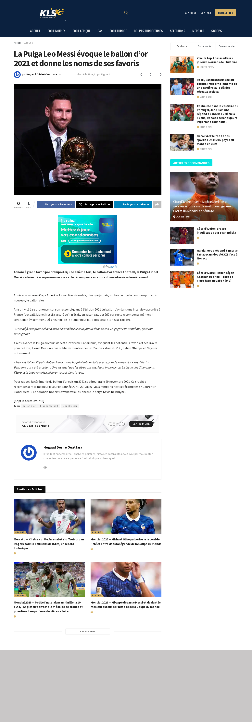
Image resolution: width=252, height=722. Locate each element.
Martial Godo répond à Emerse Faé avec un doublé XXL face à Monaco (217, 254)
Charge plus (87, 631)
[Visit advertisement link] (87, 424)
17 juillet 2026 (182, 216)
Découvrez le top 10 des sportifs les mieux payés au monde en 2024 (215, 140)
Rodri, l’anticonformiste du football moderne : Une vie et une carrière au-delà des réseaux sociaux (217, 85)
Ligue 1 (105, 74)
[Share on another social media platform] (157, 204)
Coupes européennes (148, 31)
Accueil (35, 31)
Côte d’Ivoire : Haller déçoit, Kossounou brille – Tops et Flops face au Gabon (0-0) (216, 277)
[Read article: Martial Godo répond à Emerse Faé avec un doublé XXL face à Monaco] (182, 257)
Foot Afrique (81, 31)
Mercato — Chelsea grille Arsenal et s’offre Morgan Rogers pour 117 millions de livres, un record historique (49, 543)
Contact (206, 13)
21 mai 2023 (69, 74)
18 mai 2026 (204, 237)
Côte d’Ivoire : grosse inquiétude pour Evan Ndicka (216, 230)
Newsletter (225, 13)
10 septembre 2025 (208, 286)
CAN (100, 31)
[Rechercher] (126, 12)
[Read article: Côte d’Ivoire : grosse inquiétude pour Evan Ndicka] (182, 235)
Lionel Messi (70, 405)
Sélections (177, 31)
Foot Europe (118, 31)
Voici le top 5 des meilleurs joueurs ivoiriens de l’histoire (217, 60)
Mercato (198, 31)
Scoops (216, 31)
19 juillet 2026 (23, 553)
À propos (191, 13)
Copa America (48, 295)
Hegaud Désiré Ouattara (41, 74)
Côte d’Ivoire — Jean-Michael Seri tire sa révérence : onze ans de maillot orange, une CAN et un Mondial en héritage (202, 206)
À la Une (28, 42)
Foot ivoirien (57, 31)
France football (49, 405)
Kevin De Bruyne (114, 392)
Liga (97, 74)
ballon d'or (29, 405)
